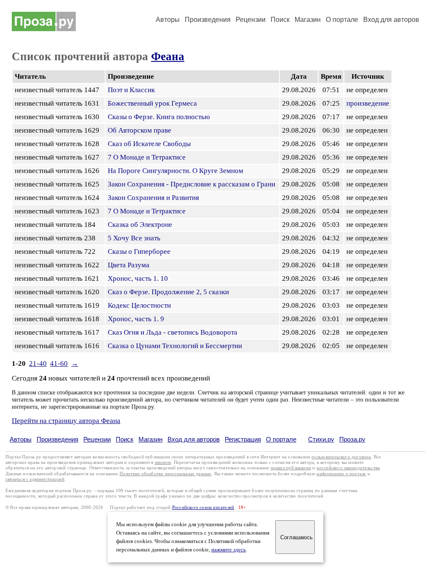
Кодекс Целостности (139, 305)
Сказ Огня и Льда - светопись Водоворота (172, 332)
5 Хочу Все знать (134, 238)
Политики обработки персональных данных (166, 473)
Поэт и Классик (131, 90)
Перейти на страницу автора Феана (66, 421)
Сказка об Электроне (140, 225)
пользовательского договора (341, 457)
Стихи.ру (321, 439)
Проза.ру (352, 439)
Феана (167, 56)
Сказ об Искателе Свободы (149, 144)
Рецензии (251, 19)
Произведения (208, 19)
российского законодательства (348, 468)
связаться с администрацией (34, 479)
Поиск (280, 19)
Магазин (308, 19)
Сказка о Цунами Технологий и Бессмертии (175, 346)
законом (162, 462)
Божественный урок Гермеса (152, 103)
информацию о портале (341, 473)
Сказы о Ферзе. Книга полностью (159, 117)
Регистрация (243, 439)
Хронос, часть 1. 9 (136, 319)
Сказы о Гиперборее (139, 252)
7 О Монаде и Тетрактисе (147, 157)
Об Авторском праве (139, 130)
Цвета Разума (128, 265)
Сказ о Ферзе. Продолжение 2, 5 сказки (168, 292)
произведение (367, 103)
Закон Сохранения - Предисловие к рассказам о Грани (191, 184)
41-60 (59, 363)
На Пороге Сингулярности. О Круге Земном (175, 171)
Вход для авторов (391, 19)
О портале (281, 439)
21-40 (38, 363)
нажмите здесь (228, 550)
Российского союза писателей (203, 507)
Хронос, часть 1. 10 (138, 278)
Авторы (168, 19)
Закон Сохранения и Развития (153, 198)
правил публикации (291, 468)
